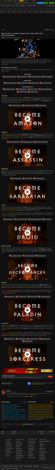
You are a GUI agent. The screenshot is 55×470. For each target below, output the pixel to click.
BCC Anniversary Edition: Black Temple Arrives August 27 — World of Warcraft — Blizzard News (15, 411)
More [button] (34, 5)
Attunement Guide (31, 441)
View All (25, 402)
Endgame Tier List (43, 444)
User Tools (11, 466)
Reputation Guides (19, 450)
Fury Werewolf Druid (12, 208)
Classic (16, 0)
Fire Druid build (14, 213)
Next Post (52, 427)
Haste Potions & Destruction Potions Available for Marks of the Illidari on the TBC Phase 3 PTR (42, 412)
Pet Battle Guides (19, 452)
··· (29, 0)
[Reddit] (8, 383)
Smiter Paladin (25, 286)
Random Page (36, 466)
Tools (2, 433)
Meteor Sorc (10, 328)
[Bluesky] (2, 383)
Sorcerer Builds (42, 457)
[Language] (53, 5)
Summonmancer (22, 249)
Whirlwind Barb (4, 170)
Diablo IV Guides (42, 439)
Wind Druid (3, 207)
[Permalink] (10, 383)
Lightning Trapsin (5, 134)
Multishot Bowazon (22, 99)
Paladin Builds (42, 453)
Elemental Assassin (11, 135)
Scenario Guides (19, 453)
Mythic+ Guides (9, 446)
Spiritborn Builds (42, 459)
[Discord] (44, 467)
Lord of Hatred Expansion (44, 441)
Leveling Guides (9, 444)
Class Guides (8, 441)
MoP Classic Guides (20, 439)
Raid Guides (8, 450)
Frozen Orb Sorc (8, 326)
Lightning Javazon (5, 97)
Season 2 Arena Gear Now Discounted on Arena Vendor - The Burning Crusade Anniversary (42, 411)
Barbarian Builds (42, 448)
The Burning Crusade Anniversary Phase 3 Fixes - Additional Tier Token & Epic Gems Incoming (42, 407)
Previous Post (3, 427)
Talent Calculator (9, 452)
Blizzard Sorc (4, 325)
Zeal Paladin (12, 287)
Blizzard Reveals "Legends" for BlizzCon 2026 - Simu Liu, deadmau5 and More (42, 409)
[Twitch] (45, 391)
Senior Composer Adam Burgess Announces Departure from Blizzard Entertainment (42, 417)
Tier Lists (7, 453)
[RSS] (53, 467)
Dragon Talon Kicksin (14, 137)
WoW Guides (8, 439)
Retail (11, 0)
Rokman (18, 37)
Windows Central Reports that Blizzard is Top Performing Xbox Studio (42, 416)
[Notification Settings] (50, 5)
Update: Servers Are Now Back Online (37, 419)
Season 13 (41, 443)
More (42, 433)
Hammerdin (3, 284)
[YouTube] (51, 467)
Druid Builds (41, 450)
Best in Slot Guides (31, 443)
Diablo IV (35, 0)
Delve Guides (8, 443)
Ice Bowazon (27, 100)
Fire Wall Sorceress (15, 332)
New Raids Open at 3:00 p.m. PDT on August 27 (12, 406)
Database (7, 5)
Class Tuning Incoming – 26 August (10, 407)
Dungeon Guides (19, 444)
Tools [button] (12, 5)
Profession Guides (9, 448)
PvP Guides (30, 452)
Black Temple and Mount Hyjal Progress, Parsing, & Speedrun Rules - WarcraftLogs (42, 406)
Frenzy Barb (17, 172)
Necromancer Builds (43, 452)
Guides (17, 5)
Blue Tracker (5, 402)
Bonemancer (23, 251)
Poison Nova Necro (5, 248)
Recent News (32, 402)
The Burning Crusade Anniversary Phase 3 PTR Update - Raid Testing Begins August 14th (42, 414)
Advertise (21, 466)
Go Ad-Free (29, 5)
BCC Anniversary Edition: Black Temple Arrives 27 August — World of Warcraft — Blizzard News (15, 409)
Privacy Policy (8, 468)
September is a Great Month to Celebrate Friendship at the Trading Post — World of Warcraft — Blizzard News (15, 417)
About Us (16, 466)
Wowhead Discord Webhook (39, 384)
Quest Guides (18, 448)
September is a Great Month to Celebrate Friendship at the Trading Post (15, 414)
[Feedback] (52, 5)
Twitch (33, 396)
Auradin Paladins (12, 290)
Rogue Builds (41, 455)
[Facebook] (5, 383)
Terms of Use (15, 468)
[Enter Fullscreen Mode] (48, 5)
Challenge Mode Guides (20, 455)
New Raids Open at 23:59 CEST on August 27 (12, 412)
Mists (27, 0)
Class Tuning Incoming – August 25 (10, 404)
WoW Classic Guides (32, 439)
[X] (45, 467)
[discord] (29, 383)
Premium (3, 468)
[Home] (7, 3)
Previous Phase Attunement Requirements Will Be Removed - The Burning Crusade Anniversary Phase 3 (42, 404)
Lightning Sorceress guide (10, 334)
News (3, 5)
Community (22, 5)
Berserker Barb (23, 173)
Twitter (28, 396)
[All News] (2, 0)
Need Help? (5, 466)
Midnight (7, 455)
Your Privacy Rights (28, 466)
